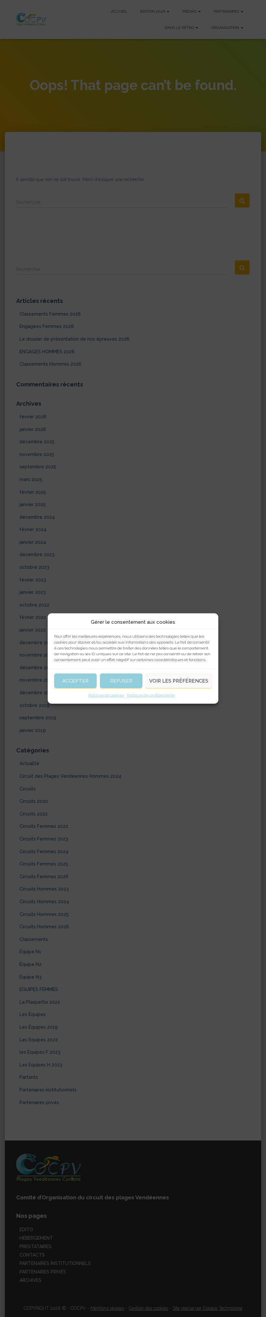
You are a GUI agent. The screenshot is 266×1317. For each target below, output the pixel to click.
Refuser (121, 681)
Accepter (75, 681)
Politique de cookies (106, 695)
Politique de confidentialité (151, 695)
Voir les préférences (178, 681)
